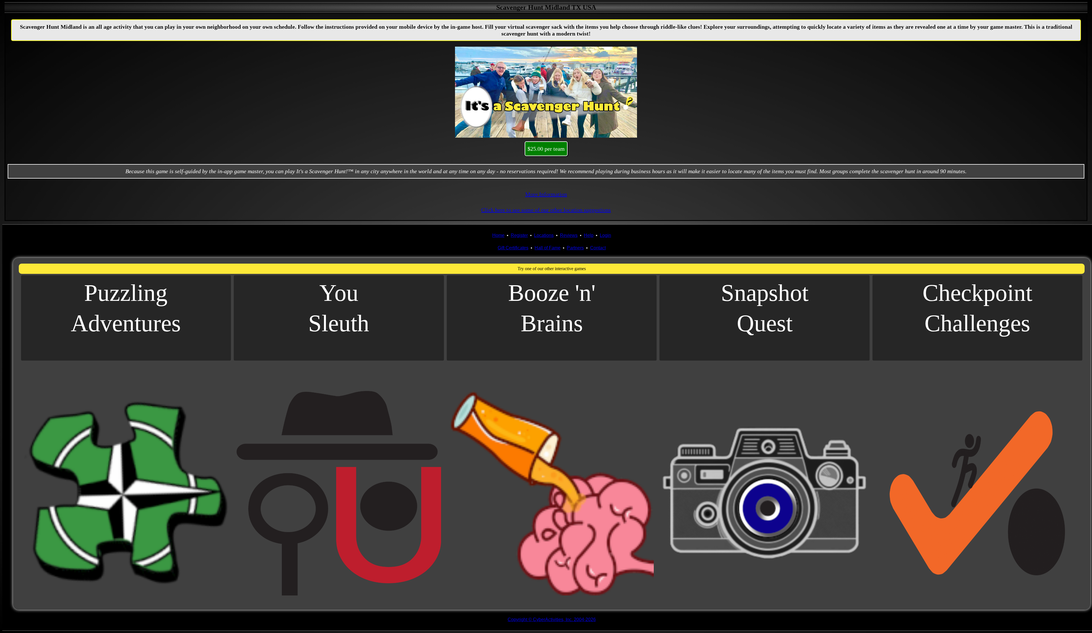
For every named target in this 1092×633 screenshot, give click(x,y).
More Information (546, 194)
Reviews (569, 235)
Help (588, 235)
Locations (544, 235)
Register (519, 235)
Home (498, 235)
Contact (598, 247)
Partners (575, 247)
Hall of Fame (548, 247)
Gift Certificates (513, 247)
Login (605, 235)
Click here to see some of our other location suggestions (546, 210)
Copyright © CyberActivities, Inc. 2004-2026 (552, 619)
